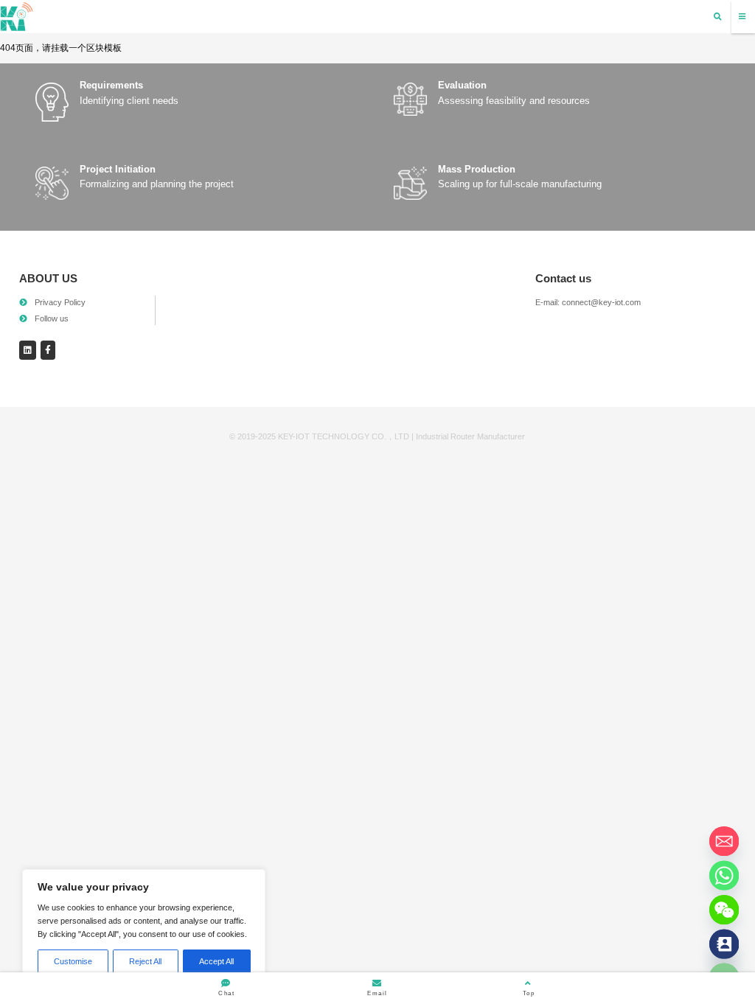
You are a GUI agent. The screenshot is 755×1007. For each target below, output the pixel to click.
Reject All (145, 961)
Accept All (216, 961)
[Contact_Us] (724, 944)
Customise (73, 961)
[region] (143, 927)
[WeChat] (724, 910)
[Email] (724, 841)
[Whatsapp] (724, 875)
